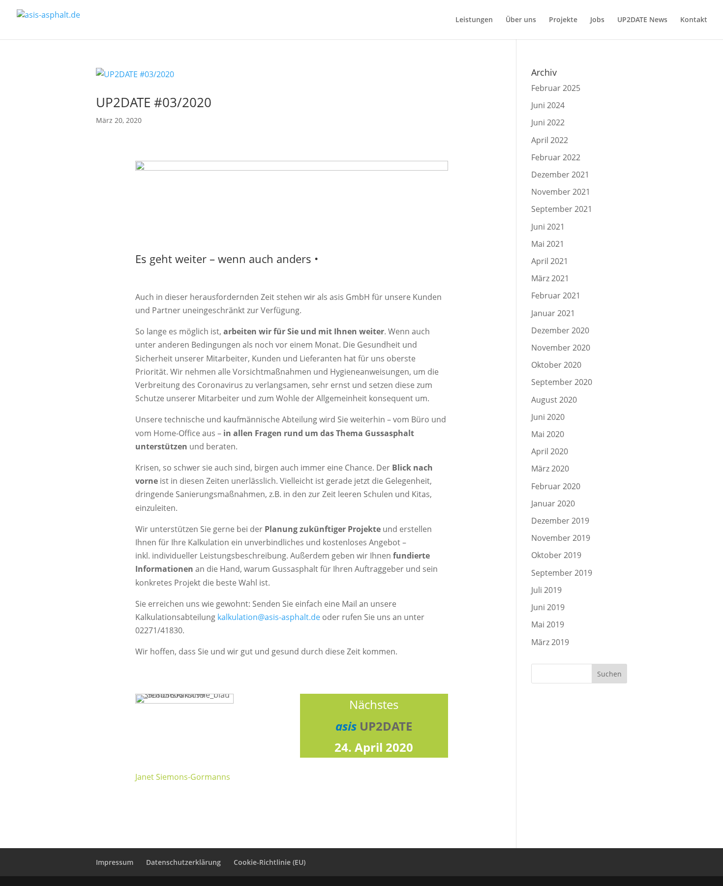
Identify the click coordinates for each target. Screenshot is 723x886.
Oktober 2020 (556, 364)
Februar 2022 (555, 157)
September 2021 (561, 209)
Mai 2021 (547, 243)
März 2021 (550, 278)
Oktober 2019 (556, 555)
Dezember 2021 (560, 174)
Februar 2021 (555, 295)
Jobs (597, 20)
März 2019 (550, 642)
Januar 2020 (553, 503)
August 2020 (554, 399)
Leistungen (474, 20)
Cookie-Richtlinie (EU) (269, 862)
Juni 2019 (548, 607)
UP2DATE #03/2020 (153, 102)
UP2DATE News (642, 20)
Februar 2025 (555, 88)
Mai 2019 (547, 624)
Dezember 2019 (560, 520)
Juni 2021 (548, 226)
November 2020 (560, 347)
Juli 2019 (546, 590)
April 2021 (549, 261)
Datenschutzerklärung (183, 862)
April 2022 (549, 140)
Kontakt (693, 20)
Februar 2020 (555, 486)
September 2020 (561, 382)
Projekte (563, 20)
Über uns (521, 20)
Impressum (114, 862)
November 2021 (560, 191)
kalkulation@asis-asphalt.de (269, 617)
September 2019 (561, 572)
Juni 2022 (548, 122)
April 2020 (549, 451)
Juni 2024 (548, 105)
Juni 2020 (548, 417)
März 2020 (550, 468)
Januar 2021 (553, 313)
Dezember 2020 (560, 330)
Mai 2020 (547, 434)
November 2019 (560, 537)
